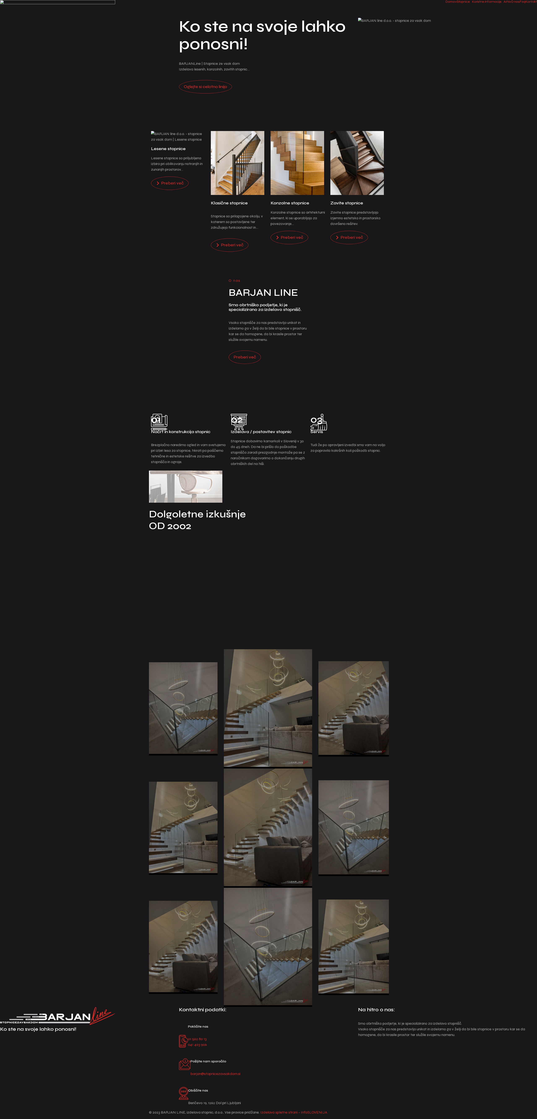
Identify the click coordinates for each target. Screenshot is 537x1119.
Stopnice (463, 1)
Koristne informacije (487, 1)
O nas (515, 1)
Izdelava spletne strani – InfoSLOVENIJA (293, 1112)
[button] (464, 1)
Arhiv (507, 1)
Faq (522, 1)
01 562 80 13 (197, 1039)
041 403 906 (197, 1044)
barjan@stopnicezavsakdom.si (215, 1073)
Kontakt (531, 1)
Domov (451, 1)
